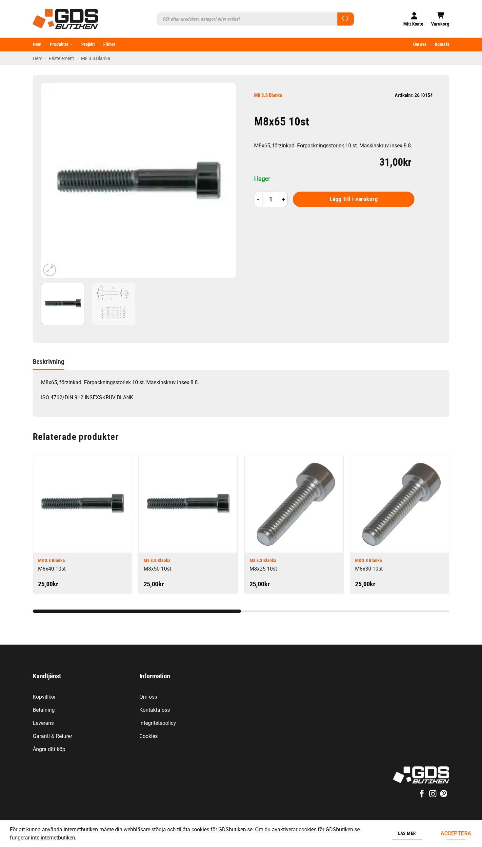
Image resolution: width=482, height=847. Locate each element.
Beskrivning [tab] (48, 362)
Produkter (59, 44)
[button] (440, 19)
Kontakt (442, 44)
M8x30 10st (369, 569)
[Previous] (53, 180)
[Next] (224, 180)
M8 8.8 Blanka (95, 58)
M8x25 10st (263, 569)
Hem (37, 44)
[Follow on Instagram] (432, 794)
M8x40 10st (52, 569)
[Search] (345, 19)
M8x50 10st (157, 569)
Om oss (419, 44)
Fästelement (61, 58)
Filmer (109, 44)
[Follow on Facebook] (421, 794)
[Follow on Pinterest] (443, 794)
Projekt (88, 44)
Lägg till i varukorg (354, 199)
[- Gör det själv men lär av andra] (65, 19)
